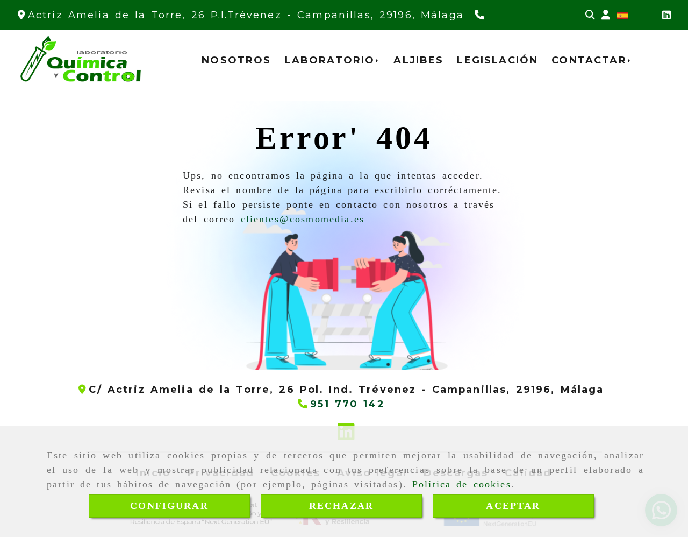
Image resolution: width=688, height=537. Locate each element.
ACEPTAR (513, 505)
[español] (622, 15)
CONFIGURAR (169, 505)
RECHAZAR (341, 505)
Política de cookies (461, 484)
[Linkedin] (666, 15)
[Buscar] (590, 15)
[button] (605, 15)
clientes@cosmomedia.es (303, 219)
